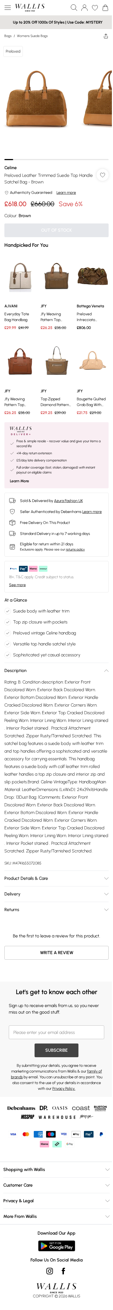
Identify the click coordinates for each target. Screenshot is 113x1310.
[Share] (106, 36)
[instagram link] (49, 1271)
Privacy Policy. (63, 1088)
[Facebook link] (63, 1271)
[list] (56, 101)
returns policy (75, 549)
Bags (8, 36)
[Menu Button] (7, 7)
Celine (10, 167)
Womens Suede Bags (32, 36)
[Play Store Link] (56, 1245)
